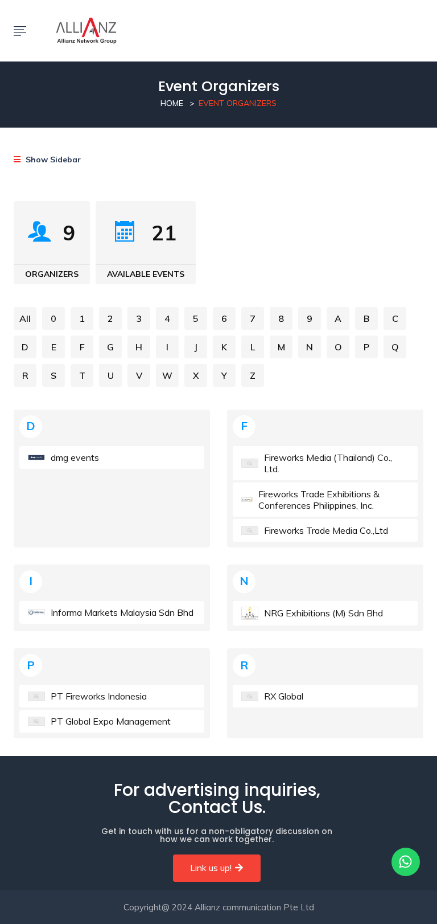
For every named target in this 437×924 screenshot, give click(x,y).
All (25, 318)
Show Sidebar (52, 159)
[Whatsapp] (405, 862)
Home (171, 103)
